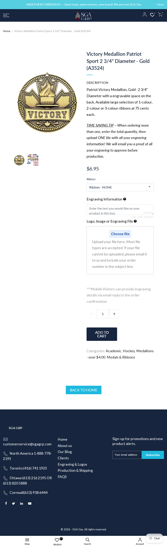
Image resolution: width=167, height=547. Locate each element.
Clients (63, 458)
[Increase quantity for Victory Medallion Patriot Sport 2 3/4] (114, 313)
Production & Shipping (75, 470)
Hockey (129, 351)
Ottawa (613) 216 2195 (28, 478)
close (8, 4)
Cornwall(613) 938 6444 (28, 492)
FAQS (62, 477)
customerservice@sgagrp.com (27, 444)
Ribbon (91, 179)
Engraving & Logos (72, 464)
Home (6, 31)
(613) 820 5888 (15, 483)
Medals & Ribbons (121, 357)
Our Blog (65, 452)
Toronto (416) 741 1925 (28, 468)
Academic (113, 351)
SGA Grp (78, 529)
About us (65, 446)
